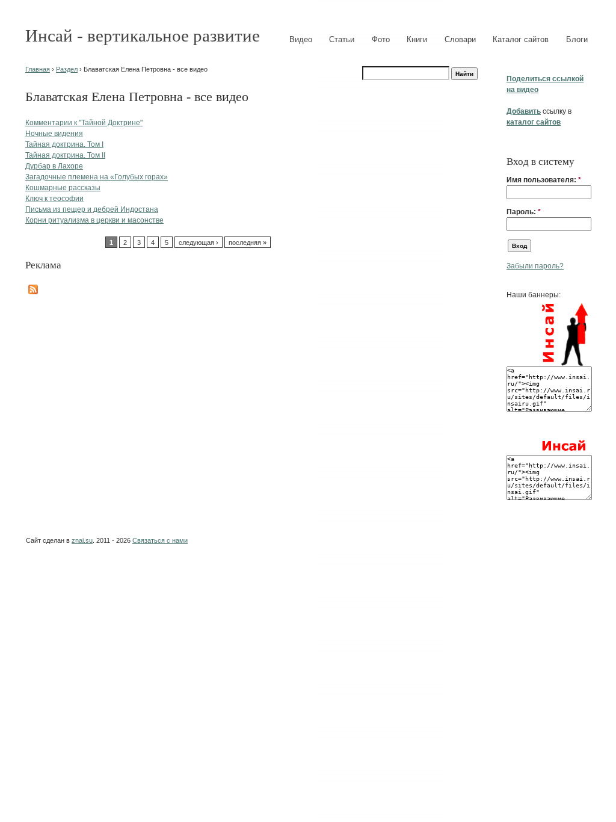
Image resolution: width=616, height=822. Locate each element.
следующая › (198, 242)
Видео (300, 39)
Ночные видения (54, 133)
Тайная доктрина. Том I (64, 144)
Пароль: (524, 212)
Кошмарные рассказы (62, 188)
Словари (460, 39)
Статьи (341, 39)
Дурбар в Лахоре (54, 166)
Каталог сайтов (521, 39)
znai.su (82, 540)
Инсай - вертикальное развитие (142, 35)
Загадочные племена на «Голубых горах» (96, 177)
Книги (417, 39)
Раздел (67, 69)
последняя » (247, 242)
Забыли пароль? (535, 266)
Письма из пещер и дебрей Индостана (91, 209)
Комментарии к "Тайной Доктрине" (84, 123)
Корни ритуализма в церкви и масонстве (94, 220)
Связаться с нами (160, 540)
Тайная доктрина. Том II (65, 155)
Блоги (577, 39)
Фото (381, 39)
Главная (37, 69)
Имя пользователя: (544, 180)
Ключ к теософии (54, 198)
